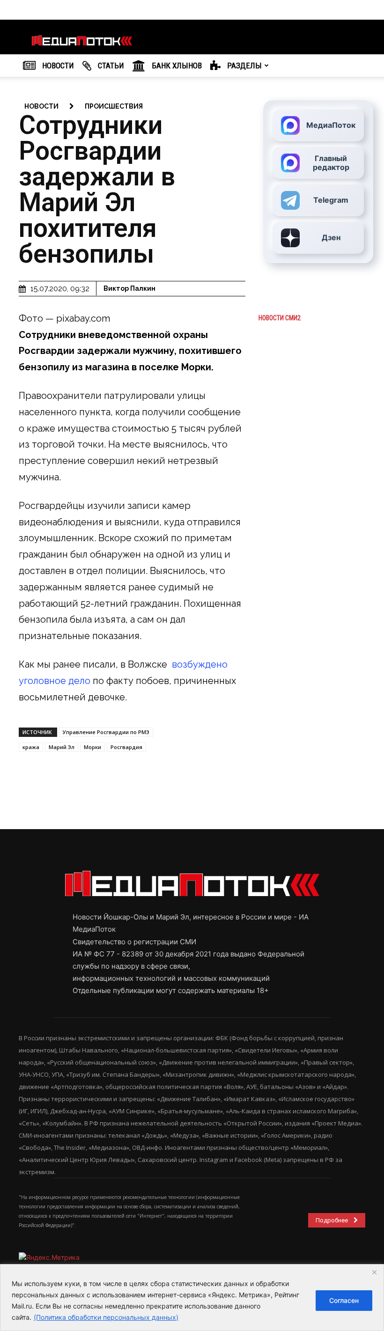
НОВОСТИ (57, 65)
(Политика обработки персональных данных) (106, 1317)
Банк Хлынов (176, 65)
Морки (92, 746)
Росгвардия (126, 746)
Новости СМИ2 (279, 318)
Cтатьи (110, 65)
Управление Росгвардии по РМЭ (106, 731)
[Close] (374, 1272)
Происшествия (114, 106)
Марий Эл (61, 746)
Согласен (344, 1300)
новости (41, 106)
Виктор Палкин (129, 288)
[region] (192, 1297)
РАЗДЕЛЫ (243, 65)
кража (30, 746)
